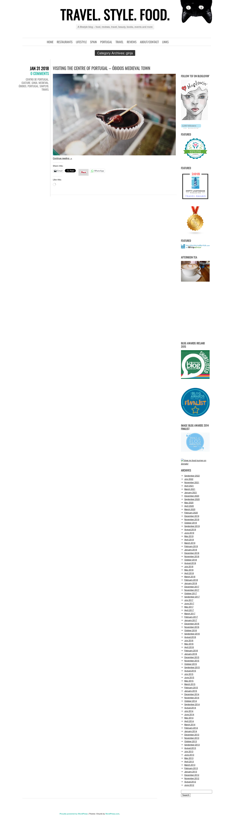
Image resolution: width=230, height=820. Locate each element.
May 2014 (188, 717)
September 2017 (192, 596)
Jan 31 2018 (39, 68)
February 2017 (191, 616)
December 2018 (191, 552)
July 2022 (188, 479)
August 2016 (190, 637)
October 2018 (190, 559)
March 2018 (189, 576)
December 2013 (191, 734)
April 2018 (189, 573)
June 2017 (189, 603)
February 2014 (191, 727)
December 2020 (191, 495)
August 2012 (190, 781)
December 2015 (191, 657)
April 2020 (189, 505)
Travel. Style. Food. (115, 14)
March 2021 (189, 489)
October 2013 (190, 741)
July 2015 (188, 674)
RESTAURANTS (65, 42)
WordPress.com (112, 813)
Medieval (43, 83)
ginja (34, 83)
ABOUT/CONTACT (149, 42)
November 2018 (191, 556)
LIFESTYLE (81, 42)
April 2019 (189, 539)
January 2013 (190, 771)
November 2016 (191, 626)
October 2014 (190, 700)
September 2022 (192, 475)
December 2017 (191, 586)
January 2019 (190, 549)
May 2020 (188, 502)
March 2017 (189, 613)
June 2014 (189, 714)
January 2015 (190, 690)
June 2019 (189, 532)
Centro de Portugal (37, 79)
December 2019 (191, 515)
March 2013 (189, 764)
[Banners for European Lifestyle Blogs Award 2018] (195, 159)
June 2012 (189, 785)
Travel (45, 89)
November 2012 (191, 778)
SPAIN (93, 42)
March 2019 (189, 542)
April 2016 (189, 647)
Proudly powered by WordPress (74, 813)
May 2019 (188, 536)
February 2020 (191, 512)
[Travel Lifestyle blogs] (195, 234)
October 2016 (190, 630)
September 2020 (192, 499)
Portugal (33, 86)
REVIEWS (132, 42)
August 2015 (190, 670)
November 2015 (191, 660)
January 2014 (190, 731)
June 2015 (189, 677)
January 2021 (190, 492)
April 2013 (189, 761)
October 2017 (190, 593)
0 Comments (39, 73)
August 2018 (190, 563)
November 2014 (191, 697)
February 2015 (191, 687)
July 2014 (188, 711)
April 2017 (189, 610)
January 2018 (190, 583)
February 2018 (191, 579)
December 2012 (191, 774)
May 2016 (188, 643)
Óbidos (22, 86)
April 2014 (189, 721)
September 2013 (192, 744)
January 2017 (190, 620)
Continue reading (62, 158)
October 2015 (190, 663)
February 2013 (191, 768)
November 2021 (191, 482)
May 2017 (188, 606)
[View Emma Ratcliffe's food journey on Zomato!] (195, 463)
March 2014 (189, 724)
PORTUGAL (106, 42)
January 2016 (190, 653)
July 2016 (188, 640)
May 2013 (188, 758)
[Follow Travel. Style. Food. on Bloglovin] (194, 119)
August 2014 (190, 707)
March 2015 (189, 684)
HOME (50, 42)
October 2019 (190, 522)
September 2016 (192, 633)
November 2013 (191, 737)
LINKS (165, 42)
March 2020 (189, 509)
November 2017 (191, 589)
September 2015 (192, 667)
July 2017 (188, 600)
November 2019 (191, 519)
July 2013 (188, 751)
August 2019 (190, 529)
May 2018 (188, 569)
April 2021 (189, 485)
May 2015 (188, 680)
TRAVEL (119, 42)
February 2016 (191, 650)
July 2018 (188, 566)
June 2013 (189, 754)
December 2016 (191, 623)
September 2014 (192, 704)
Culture (26, 83)
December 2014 (191, 694)
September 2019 (192, 526)
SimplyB (44, 86)
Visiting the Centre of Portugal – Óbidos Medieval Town (101, 68)
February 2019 (191, 546)
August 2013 (190, 748)
